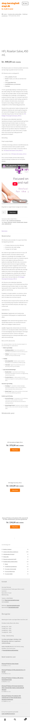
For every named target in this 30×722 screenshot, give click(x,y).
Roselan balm (20, 222)
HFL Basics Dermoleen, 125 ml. (19, 154)
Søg (15, 719)
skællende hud (8, 223)
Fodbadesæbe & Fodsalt (8, 554)
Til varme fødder (9, 574)
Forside (5, 14)
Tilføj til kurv (12, 212)
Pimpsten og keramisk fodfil (9, 559)
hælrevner (10, 222)
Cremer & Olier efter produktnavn (10, 551)
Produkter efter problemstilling (14, 14)
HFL (8, 220)
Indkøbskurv (23, 718)
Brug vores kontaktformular (12, 600)
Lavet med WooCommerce (8, 713)
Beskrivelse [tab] (4, 231)
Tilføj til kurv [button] (15, 450)
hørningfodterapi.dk (13, 607)
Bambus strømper (7, 549)
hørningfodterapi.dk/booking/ (10, 650)
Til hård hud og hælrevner (15, 220)
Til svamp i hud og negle (10, 569)
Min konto (5, 719)
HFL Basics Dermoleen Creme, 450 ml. (13, 150)
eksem (5, 222)
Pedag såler (6, 556)
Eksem (6, 564)
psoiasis (15, 222)
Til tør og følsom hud (10, 571)
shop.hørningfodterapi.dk (10, 5)
